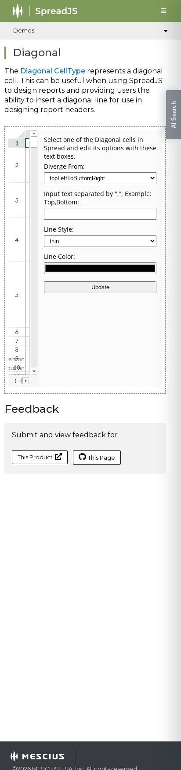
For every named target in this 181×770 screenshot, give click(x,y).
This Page (101, 457)
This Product (35, 457)
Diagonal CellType (52, 71)
